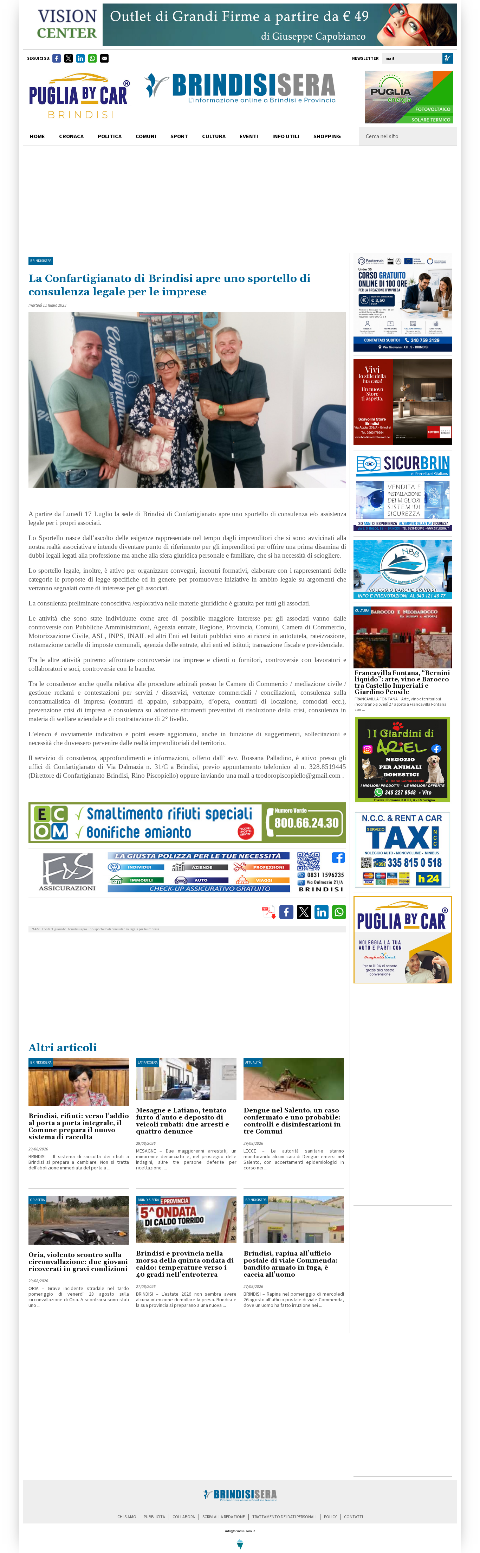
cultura (214, 136)
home (37, 136)
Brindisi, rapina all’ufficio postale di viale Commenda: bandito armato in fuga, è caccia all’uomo (291, 1264)
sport (179, 136)
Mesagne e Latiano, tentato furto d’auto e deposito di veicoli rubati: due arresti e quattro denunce (182, 1121)
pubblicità (154, 1517)
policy (330, 1517)
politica (110, 136)
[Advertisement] (240, 198)
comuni (146, 136)
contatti (353, 1517)
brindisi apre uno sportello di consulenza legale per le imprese (113, 929)
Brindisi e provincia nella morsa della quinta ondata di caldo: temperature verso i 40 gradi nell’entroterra (185, 1264)
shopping (327, 136)
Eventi (249, 136)
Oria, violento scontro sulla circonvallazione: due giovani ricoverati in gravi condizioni (78, 1262)
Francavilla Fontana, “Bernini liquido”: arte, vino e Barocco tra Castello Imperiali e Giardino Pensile (402, 682)
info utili (285, 136)
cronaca (71, 136)
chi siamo (126, 1517)
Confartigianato (54, 929)
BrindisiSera (40, 260)
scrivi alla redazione (223, 1517)
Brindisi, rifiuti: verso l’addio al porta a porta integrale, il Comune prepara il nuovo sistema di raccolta (78, 1126)
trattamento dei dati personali (284, 1517)
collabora (184, 1517)
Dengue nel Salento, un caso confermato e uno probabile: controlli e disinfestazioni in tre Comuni (292, 1121)
